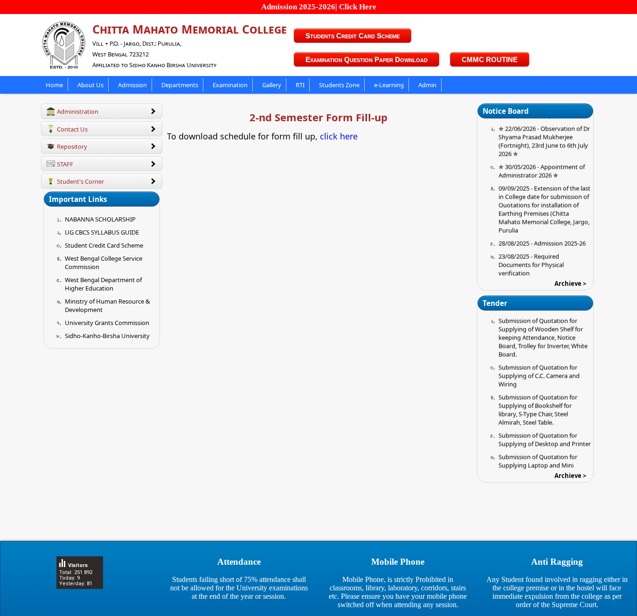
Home (54, 85)
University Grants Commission (107, 322)
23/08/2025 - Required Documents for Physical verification (531, 257)
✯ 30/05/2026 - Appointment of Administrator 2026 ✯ (542, 164)
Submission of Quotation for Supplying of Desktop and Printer (545, 432)
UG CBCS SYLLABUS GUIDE (102, 232)
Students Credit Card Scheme (352, 36)
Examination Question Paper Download (366, 59)
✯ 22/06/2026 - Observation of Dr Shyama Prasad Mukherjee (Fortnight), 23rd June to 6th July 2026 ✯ (544, 134)
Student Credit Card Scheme (104, 245)
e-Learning (389, 85)
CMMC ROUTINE (490, 59)
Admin (427, 85)
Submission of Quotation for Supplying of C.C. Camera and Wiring (539, 368)
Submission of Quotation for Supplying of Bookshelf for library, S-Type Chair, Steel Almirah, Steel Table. (538, 403)
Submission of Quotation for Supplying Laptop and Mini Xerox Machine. (538, 458)
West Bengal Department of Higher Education (103, 284)
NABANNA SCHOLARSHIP (100, 219)
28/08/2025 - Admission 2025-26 (542, 236)
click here (339, 136)
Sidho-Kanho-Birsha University (107, 336)
